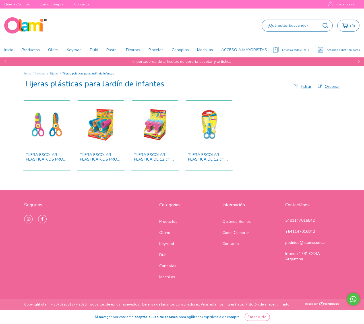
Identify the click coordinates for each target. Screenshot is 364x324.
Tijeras (54, 74)
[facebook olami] (42, 219)
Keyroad (74, 50)
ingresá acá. (234, 304)
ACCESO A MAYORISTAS (244, 50)
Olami (53, 50)
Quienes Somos (17, 4)
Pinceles (156, 50)
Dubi (94, 50)
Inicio (8, 50)
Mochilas (205, 50)
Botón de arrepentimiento (269, 304)
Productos (31, 50)
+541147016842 (300, 231)
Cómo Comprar (52, 4)
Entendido (257, 317)
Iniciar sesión (346, 4)
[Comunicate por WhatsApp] (353, 299)
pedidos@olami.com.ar (305, 242)
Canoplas (180, 50)
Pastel (112, 50)
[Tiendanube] (322, 304)
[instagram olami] (28, 219)
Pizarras (133, 50)
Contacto (81, 4)
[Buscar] (325, 25)
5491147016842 (300, 220)
